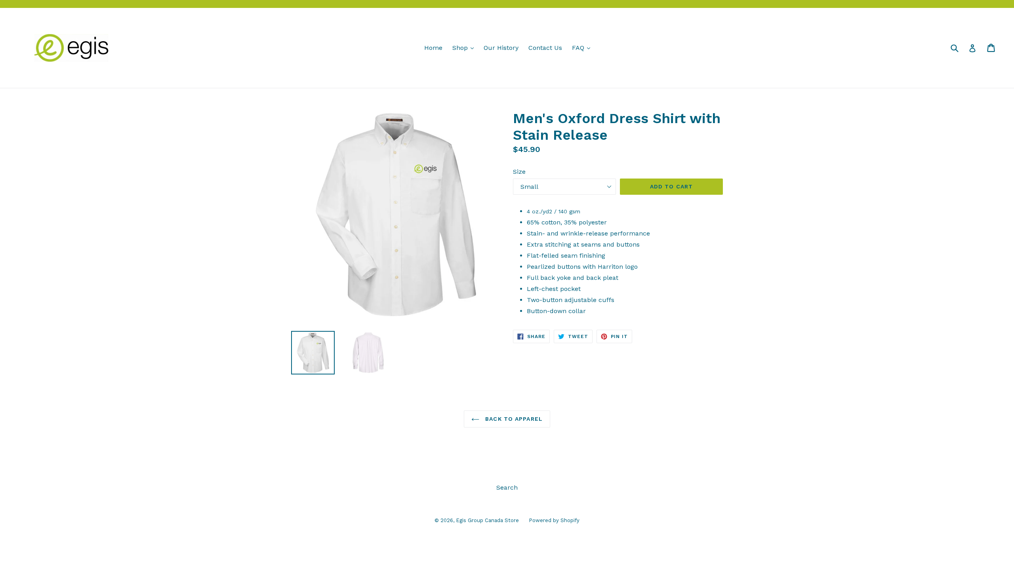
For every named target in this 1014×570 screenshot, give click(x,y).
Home (433, 47)
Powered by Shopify (554, 520)
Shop (465, 47)
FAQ (583, 47)
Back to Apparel (513, 419)
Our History (501, 47)
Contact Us (545, 47)
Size (519, 171)
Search (507, 487)
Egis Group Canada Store (487, 520)
